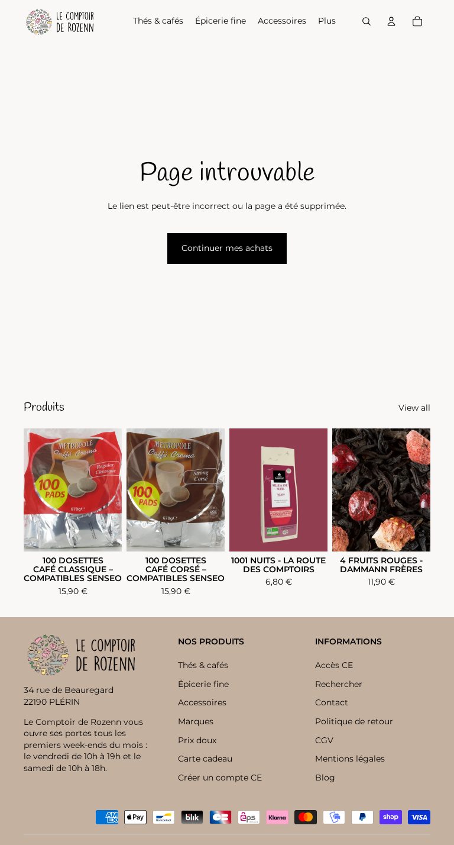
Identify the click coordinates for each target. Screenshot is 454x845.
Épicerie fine (203, 684)
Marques (195, 721)
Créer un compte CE (220, 777)
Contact (331, 702)
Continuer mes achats (227, 248)
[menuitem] (327, 21)
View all (414, 407)
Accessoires (202, 702)
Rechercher (338, 684)
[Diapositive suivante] (421, 490)
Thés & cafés (203, 665)
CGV (324, 740)
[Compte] (391, 21)
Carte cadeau (205, 758)
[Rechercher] (367, 21)
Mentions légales (350, 758)
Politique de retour (354, 721)
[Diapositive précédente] (341, 490)
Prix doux (197, 740)
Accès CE (334, 665)
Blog (325, 777)
